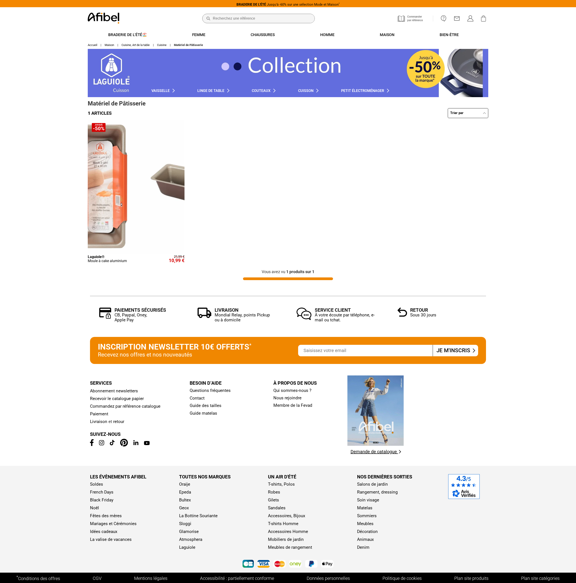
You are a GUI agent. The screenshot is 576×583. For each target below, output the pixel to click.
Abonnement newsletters (114, 390)
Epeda (185, 492)
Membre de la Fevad (292, 405)
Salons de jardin (372, 484)
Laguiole (187, 547)
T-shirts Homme (283, 523)
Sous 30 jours (423, 315)
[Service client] (304, 319)
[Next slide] (179, 187)
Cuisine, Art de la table (136, 45)
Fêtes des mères (106, 515)
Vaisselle (161, 91)
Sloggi (185, 523)
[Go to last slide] (93, 187)
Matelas (364, 507)
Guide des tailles (205, 405)
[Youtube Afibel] (147, 443)
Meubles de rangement (290, 547)
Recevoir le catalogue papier (117, 398)
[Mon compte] (470, 18)
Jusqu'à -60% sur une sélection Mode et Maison (288, 4)
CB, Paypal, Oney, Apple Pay (131, 317)
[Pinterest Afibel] (124, 445)
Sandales (277, 507)
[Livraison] (204, 317)
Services (101, 383)
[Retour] (402, 315)
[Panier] (484, 18)
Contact (197, 398)
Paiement (99, 413)
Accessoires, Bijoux (286, 515)
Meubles (365, 523)
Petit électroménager (363, 91)
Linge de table (211, 91)
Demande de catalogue (374, 451)
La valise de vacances (111, 539)
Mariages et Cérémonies (113, 523)
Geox (184, 507)
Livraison (226, 310)
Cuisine (161, 45)
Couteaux (262, 91)
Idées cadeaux (103, 531)
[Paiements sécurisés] (105, 317)
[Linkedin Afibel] (135, 443)
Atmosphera (190, 539)
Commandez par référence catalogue (125, 406)
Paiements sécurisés (140, 310)
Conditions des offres (38, 578)
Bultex (185, 500)
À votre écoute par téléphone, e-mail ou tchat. (345, 317)
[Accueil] (103, 18)
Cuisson (306, 91)
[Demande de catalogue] (375, 444)
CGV (97, 578)
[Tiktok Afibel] (112, 443)
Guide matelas (203, 413)
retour (118, 421)
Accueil (92, 45)
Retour (419, 310)
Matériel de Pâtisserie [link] (188, 45)
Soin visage (368, 500)
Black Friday (101, 500)
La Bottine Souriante (198, 515)
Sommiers (367, 515)
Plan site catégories (540, 578)
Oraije (184, 484)
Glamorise (189, 531)
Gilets (273, 500)
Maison (109, 45)
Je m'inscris (454, 350)
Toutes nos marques (205, 477)
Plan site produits (471, 578)
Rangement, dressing (377, 492)
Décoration (367, 531)
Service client (333, 310)
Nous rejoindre (287, 397)
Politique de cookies (402, 578)
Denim (363, 547)
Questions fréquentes (210, 390)
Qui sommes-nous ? (292, 390)
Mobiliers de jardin (286, 539)
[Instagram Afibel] (101, 443)
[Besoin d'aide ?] (443, 18)
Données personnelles (328, 578)
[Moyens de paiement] (288, 564)
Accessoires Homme (288, 531)
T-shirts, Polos (281, 484)
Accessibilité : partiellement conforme (237, 578)
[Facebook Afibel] (92, 444)
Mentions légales (150, 578)
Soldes (96, 484)
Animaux (365, 539)
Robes (274, 492)
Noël (94, 507)
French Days (101, 492)
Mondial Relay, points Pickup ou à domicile (242, 317)
